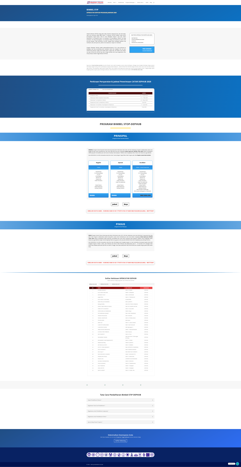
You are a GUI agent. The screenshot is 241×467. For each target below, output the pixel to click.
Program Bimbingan (130, 2)
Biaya (126, 204)
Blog (151, 2)
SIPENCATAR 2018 (104, 284)
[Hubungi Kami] (237, 463)
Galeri (147, 2)
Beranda (110, 2)
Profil (114, 2)
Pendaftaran (121, 2)
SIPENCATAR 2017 (116, 284)
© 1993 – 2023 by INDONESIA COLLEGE (95, 464)
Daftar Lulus (140, 2)
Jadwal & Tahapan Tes (93, 89)
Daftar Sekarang (120, 441)
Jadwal (114, 204)
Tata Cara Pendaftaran (107, 89)
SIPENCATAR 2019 (93, 284)
